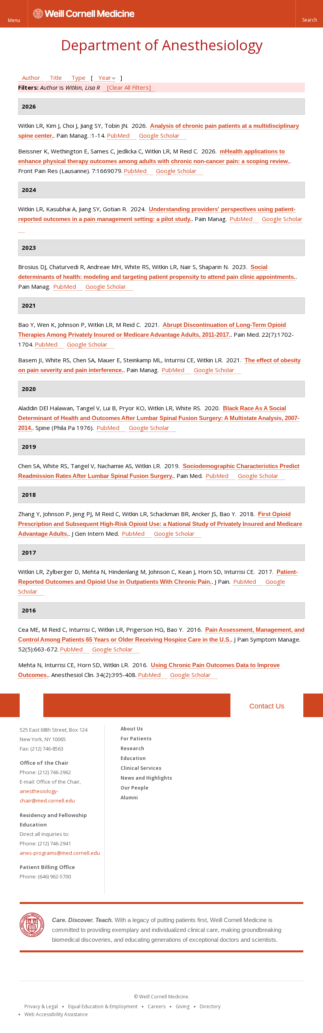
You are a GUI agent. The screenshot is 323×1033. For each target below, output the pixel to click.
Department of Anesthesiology (162, 45)
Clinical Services (141, 768)
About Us (132, 728)
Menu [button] (14, 20)
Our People (135, 787)
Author (31, 77)
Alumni (129, 797)
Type (78, 77)
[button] (309, 14)
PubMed (118, 135)
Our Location (31, 705)
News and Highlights (146, 778)
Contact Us (266, 706)
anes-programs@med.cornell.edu (60, 852)
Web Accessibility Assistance (56, 1014)
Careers (156, 1006)
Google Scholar (159, 135)
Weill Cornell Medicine (161, 968)
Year (104, 77)
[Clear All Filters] (129, 87)
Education (133, 758)
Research (132, 748)
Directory (210, 1006)
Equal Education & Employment (102, 1006)
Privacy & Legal (41, 1006)
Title (56, 77)
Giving (182, 1006)
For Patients (136, 738)
